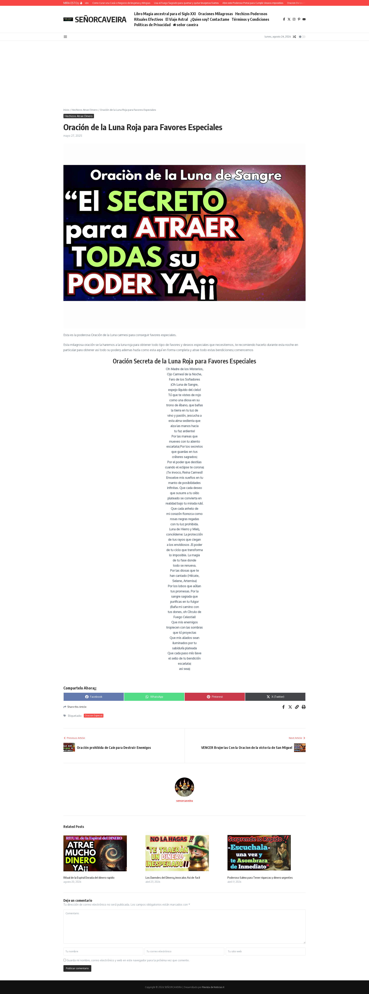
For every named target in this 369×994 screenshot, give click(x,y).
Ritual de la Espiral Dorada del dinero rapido (88, 877)
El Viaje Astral (176, 19)
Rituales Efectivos (148, 19)
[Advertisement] (184, 70)
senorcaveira (184, 801)
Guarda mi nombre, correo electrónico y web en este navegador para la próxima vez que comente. (128, 960)
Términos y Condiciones (250, 19)
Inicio (66, 109)
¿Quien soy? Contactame (209, 19)
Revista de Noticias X (213, 987)
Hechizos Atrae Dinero (85, 109)
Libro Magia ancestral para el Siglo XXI (165, 13)
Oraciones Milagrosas (215, 13)
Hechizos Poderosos (251, 13)
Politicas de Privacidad (152, 24)
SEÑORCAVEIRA (100, 19)
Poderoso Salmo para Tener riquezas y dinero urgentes (260, 877)
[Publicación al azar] (294, 36)
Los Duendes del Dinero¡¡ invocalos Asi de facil (172, 877)
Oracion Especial (93, 715)
